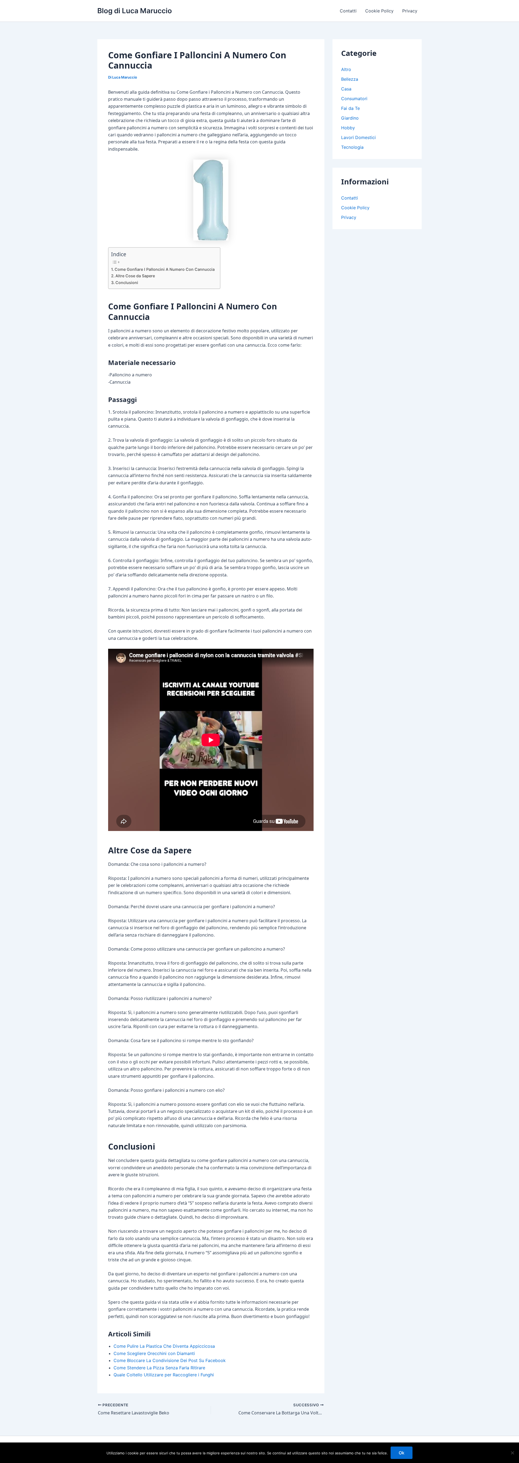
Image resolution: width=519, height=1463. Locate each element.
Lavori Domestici (358, 137)
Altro (346, 69)
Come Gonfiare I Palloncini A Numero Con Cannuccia (165, 269)
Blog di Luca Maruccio (134, 10)
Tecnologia (352, 147)
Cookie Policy (379, 10)
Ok (401, 1452)
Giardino (350, 118)
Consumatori (354, 98)
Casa (346, 89)
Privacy (409, 10)
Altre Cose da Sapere (135, 275)
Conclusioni (126, 282)
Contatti (348, 10)
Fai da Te (350, 108)
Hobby (348, 127)
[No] (512, 1452)
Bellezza (349, 79)
